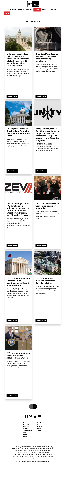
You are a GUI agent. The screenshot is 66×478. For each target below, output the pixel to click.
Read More (12, 96)
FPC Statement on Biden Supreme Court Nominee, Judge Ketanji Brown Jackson (18, 282)
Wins (44, 10)
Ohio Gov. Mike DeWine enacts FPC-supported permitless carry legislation (46, 57)
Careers (25, 423)
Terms (39, 430)
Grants (25, 434)
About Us (52, 10)
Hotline (25, 436)
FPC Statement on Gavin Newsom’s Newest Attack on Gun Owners (18, 355)
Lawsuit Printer (25, 10)
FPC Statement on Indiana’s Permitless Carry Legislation (45, 280)
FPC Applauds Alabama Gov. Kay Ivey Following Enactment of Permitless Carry (18, 132)
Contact (39, 427)
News (37, 10)
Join (7, 13)
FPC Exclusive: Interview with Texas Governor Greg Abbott (47, 205)
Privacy (39, 429)
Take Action (10, 10)
